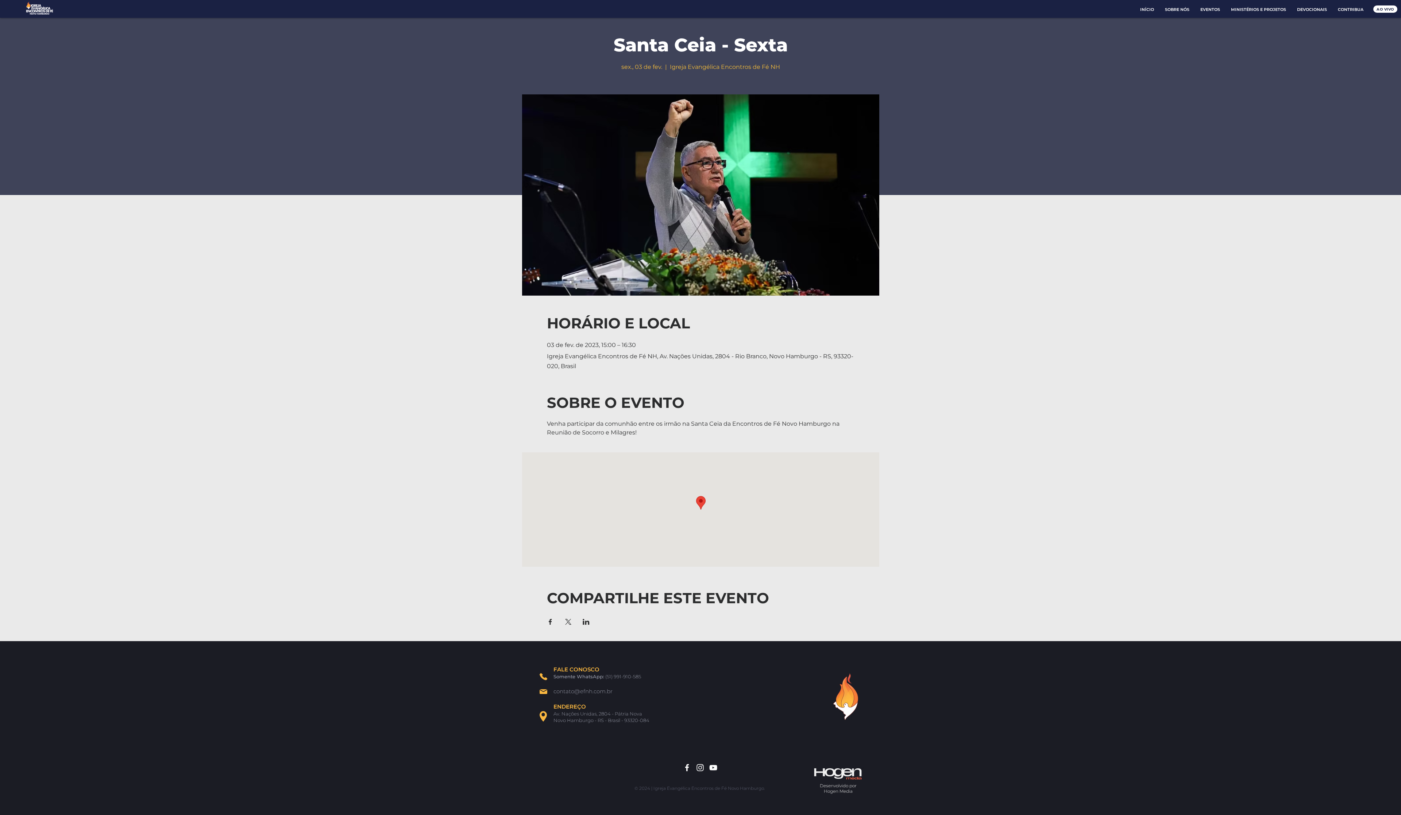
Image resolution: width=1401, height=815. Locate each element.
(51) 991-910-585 (623, 676)
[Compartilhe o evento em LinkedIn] (586, 622)
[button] (1177, 10)
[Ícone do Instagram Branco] (700, 767)
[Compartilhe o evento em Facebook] (550, 622)
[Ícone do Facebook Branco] (687, 767)
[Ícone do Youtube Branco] (713, 767)
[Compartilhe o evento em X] (568, 622)
